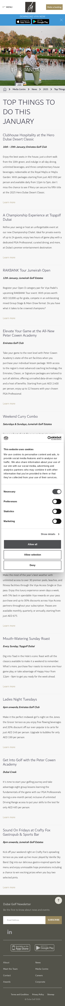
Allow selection (32, 554)
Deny (32, 565)
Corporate (40, 982)
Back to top (58, 900)
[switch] (56, 501)
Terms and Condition (20, 994)
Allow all (32, 544)
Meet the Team (10, 969)
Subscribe (53, 920)
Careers (39, 975)
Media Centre (19, 89)
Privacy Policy (38, 994)
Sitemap (50, 994)
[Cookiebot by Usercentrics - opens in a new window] (47, 438)
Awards (6, 982)
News (34, 89)
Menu (9, 7)
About (6, 963)
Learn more (9, 202)
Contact (7, 975)
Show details (48, 534)
